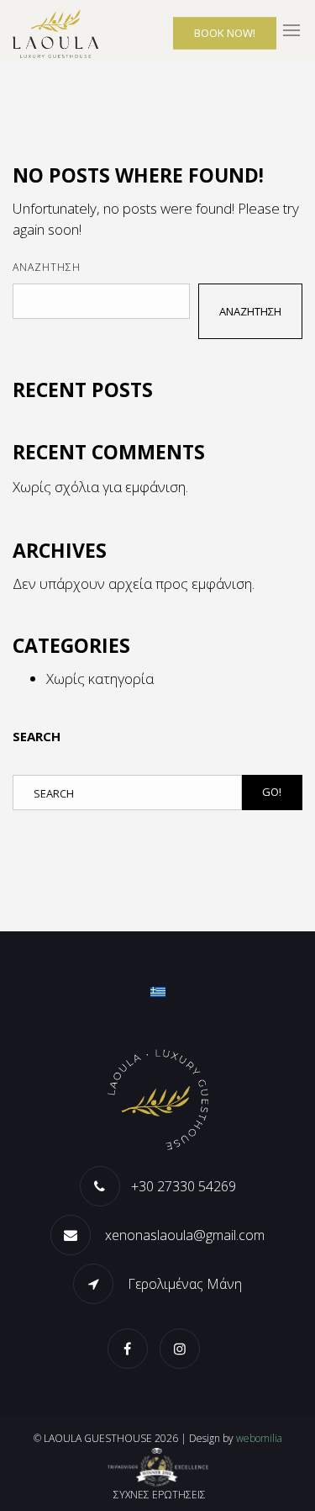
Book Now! (224, 32)
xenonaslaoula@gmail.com (183, 1235)
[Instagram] (184, 1348)
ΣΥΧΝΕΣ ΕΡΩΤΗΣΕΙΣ (159, 1494)
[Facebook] (132, 1348)
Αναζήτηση (47, 267)
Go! (271, 791)
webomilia (259, 1438)
